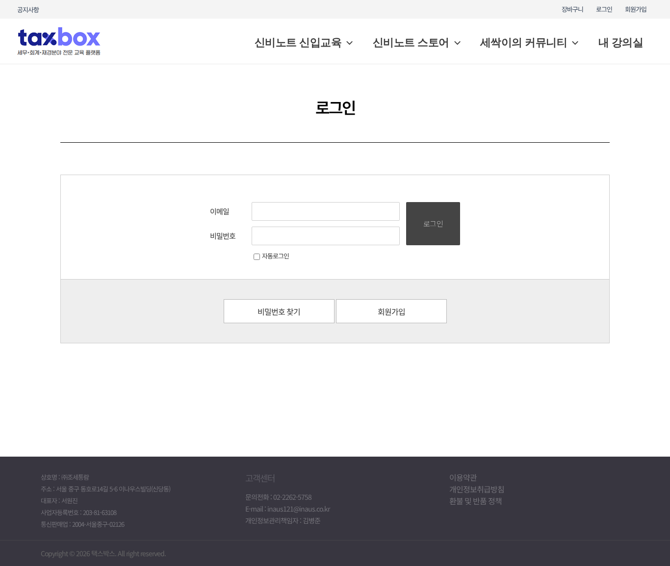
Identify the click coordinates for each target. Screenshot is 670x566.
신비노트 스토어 (411, 42)
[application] (347, 42)
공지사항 (28, 9)
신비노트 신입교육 (298, 42)
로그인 (604, 9)
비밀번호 (222, 236)
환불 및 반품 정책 (475, 501)
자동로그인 (275, 255)
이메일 (219, 211)
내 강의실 (621, 42)
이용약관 (463, 477)
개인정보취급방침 (476, 489)
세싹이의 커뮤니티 (523, 42)
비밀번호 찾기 (279, 311)
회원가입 (635, 9)
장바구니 (572, 9)
